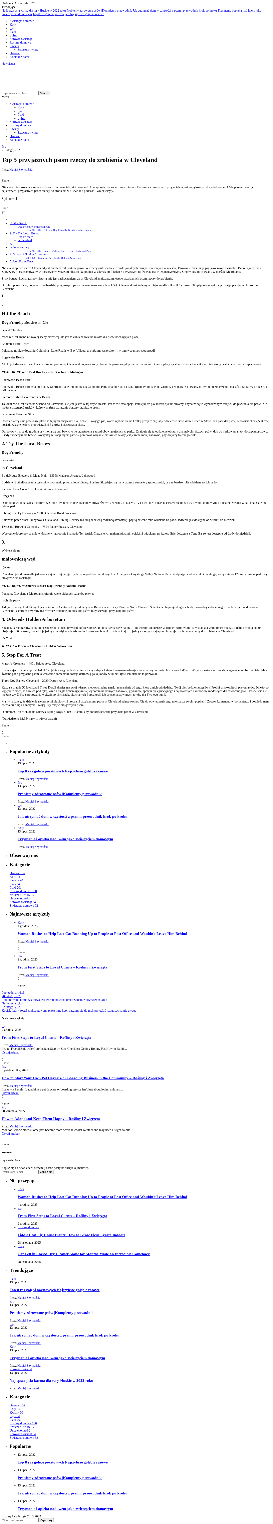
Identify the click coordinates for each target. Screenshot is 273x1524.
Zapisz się (46, 1171)
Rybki (13, 35)
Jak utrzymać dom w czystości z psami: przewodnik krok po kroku (175, 10)
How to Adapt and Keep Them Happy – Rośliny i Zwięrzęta (51, 1119)
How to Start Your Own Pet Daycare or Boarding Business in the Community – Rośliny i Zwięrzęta (83, 1078)
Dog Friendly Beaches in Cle (34, 226)
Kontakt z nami (19, 57)
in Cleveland (25, 240)
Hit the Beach (18, 223)
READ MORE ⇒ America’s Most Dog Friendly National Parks (59, 250)
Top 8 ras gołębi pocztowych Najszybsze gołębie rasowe (68, 14)
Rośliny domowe (20, 42)
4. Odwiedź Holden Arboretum (29, 254)
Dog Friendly (25, 236)
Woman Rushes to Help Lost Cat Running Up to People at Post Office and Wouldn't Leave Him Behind (102, 934)
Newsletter (8, 63)
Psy (12, 28)
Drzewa (15, 53)
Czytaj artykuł (10, 1052)
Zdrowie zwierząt (21, 39)
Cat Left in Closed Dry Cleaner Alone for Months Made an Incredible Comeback (84, 1254)
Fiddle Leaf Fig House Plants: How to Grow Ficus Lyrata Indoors (71, 1235)
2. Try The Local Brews (24, 233)
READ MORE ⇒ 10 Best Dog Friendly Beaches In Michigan (58, 229)
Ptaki (13, 31)
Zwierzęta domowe (22, 21)
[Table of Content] (136, 208)
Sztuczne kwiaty (28, 49)
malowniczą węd (20, 247)
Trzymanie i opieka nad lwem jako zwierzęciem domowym (65, 839)
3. (11, 243)
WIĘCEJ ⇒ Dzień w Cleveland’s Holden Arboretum (53, 257)
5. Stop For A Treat (21, 261)
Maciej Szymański (21, 169)
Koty (13, 24)
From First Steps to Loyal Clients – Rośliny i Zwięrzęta (62, 967)
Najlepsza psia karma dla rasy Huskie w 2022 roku (34, 10)
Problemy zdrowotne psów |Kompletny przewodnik (99, 10)
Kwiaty (14, 46)
